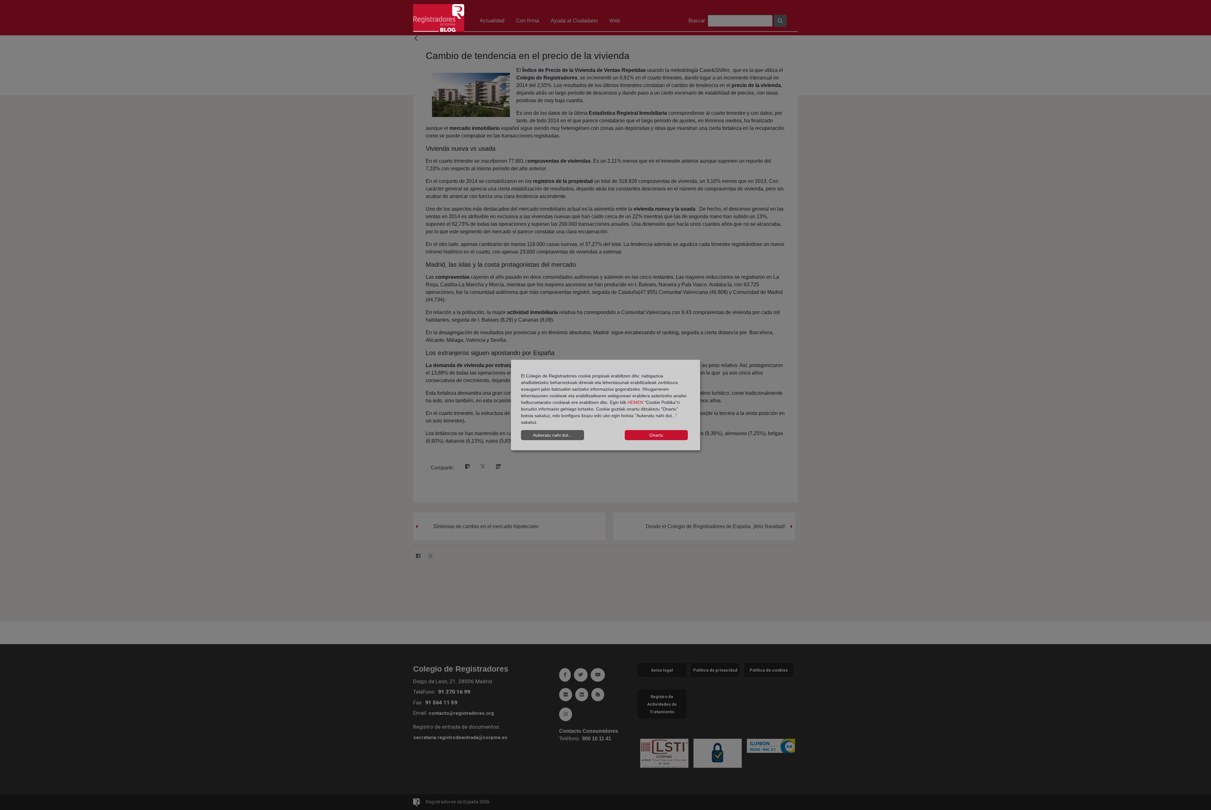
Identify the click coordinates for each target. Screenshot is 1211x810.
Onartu (656, 435)
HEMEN (635, 402)
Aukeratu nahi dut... (552, 435)
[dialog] (605, 405)
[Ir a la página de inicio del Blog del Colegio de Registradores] (438, 17)
